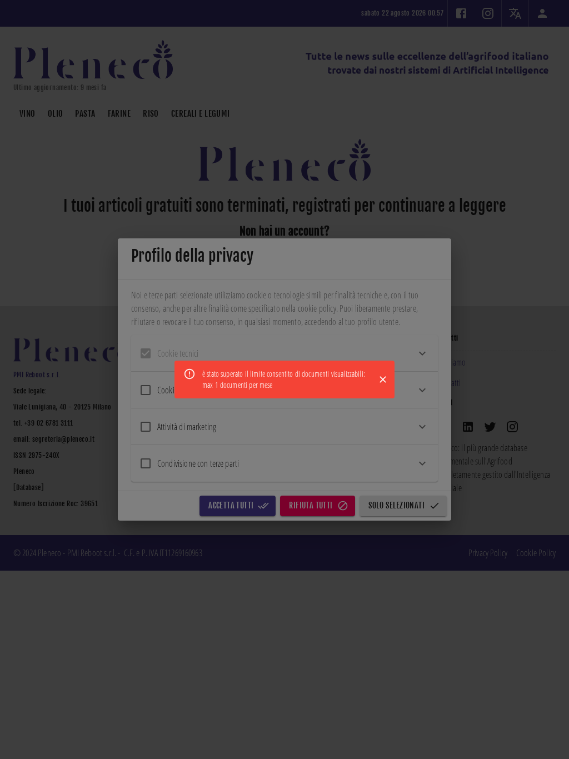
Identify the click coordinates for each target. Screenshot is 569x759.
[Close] (383, 379)
